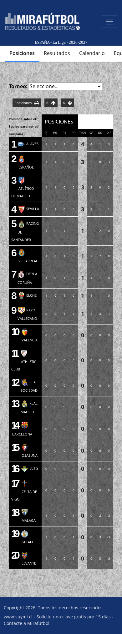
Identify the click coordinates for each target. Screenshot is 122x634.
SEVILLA (28, 208)
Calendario (92, 53)
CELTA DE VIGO (24, 491)
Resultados (57, 53)
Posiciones (22, 53)
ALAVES (28, 143)
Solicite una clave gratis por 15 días (74, 617)
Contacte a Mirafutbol (26, 623)
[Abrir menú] (109, 21)
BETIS (29, 468)
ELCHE (27, 295)
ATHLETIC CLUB (23, 360)
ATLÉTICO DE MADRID (22, 188)
